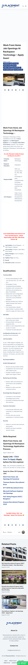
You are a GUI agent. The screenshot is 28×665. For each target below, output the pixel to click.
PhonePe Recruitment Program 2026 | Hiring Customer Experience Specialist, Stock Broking (13, 588)
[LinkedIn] (16, 90)
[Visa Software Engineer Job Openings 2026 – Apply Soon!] (14, 602)
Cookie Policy (15, 662)
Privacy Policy (13, 660)
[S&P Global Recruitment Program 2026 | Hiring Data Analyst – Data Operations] (14, 554)
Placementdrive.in (7, 635)
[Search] (23, 6)
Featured (15, 63)
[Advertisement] (14, 23)
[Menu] (25, 6)
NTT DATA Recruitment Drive (13, 488)
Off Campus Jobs (18, 69)
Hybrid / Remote (7, 67)
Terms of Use (7, 662)
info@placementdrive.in (14, 650)
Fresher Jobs (7, 65)
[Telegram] (19, 90)
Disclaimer (21, 660)
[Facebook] (5, 90)
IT (20, 67)
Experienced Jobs (8, 63)
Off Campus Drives (8, 69)
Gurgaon (13, 65)
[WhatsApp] (23, 90)
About (5, 660)
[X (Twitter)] (8, 90)
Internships (15, 67)
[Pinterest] (12, 90)
